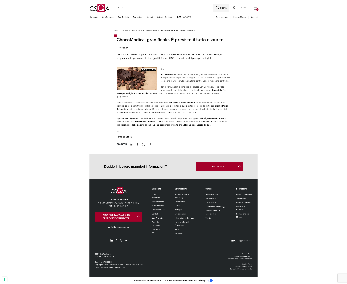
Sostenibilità (180, 201)
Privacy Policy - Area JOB (243, 256)
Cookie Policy (247, 264)
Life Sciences (180, 213)
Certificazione (108, 17)
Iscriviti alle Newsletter (118, 227)
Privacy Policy (247, 254)
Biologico (178, 209)
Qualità (177, 205)
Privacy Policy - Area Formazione (240, 259)
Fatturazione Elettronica (243, 266)
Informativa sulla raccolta (147, 280)
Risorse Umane (239, 17)
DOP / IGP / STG (184, 17)
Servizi (177, 229)
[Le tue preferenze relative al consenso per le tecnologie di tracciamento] (4, 279)
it (118, 7)
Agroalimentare (211, 194)
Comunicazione (222, 17)
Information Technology (184, 218)
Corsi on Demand (243, 202)
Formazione (138, 17)
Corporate (93, 17)
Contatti (254, 17)
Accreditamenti (158, 201)
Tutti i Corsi (241, 198)
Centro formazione (244, 194)
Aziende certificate (165, 17)
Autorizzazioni (158, 205)
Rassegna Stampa (151, 30)
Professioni (179, 233)
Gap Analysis (123, 17)
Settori (150, 17)
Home (116, 30)
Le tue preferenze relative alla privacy (185, 280)
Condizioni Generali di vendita (241, 269)
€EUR (243, 7)
